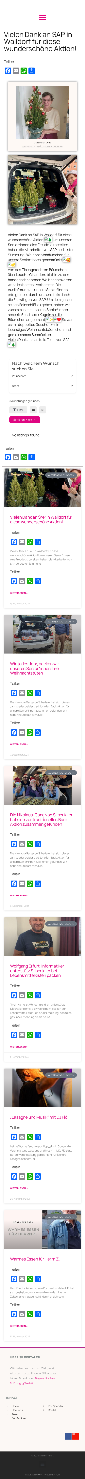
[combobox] (41, 376)
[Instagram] (75, 1436)
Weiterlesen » (19, 593)
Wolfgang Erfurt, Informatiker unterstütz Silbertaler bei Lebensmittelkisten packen (37, 970)
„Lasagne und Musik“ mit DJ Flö (38, 1117)
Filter (20, 409)
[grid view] (33, 410)
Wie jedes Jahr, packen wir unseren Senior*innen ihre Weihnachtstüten (34, 668)
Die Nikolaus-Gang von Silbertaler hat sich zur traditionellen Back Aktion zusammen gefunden (41, 819)
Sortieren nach (22, 419)
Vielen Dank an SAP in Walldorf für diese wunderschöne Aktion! (41, 519)
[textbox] (19, 376)
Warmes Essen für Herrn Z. (35, 1259)
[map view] (43, 410)
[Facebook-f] (68, 1436)
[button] (42, 17)
